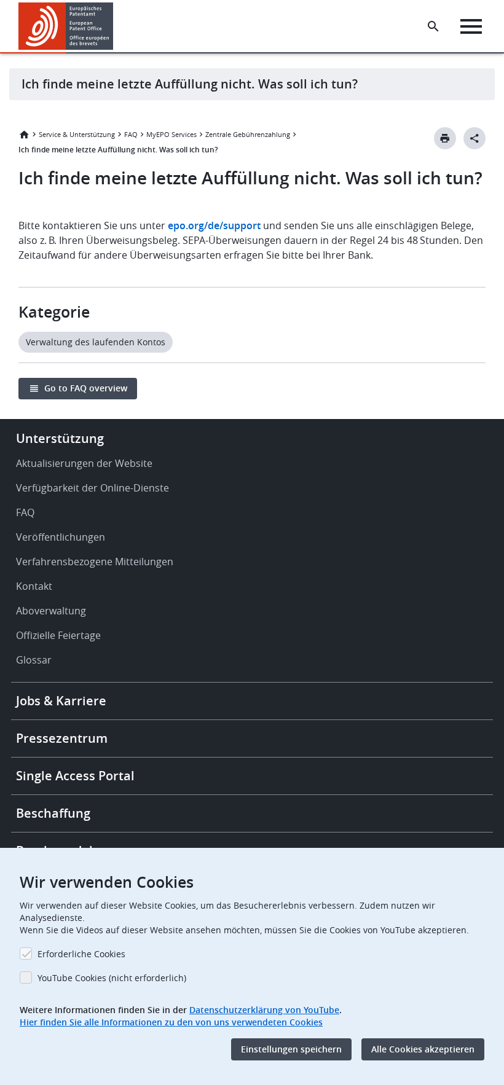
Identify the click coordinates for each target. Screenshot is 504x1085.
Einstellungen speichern (291, 1049)
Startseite (24, 134)
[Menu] (471, 26)
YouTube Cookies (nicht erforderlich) (111, 978)
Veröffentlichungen (60, 537)
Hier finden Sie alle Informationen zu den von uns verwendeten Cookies (171, 1022)
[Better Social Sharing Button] (474, 138)
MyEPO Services (171, 134)
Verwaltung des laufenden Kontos (95, 342)
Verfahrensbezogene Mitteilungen (94, 561)
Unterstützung (60, 438)
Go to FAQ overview (85, 388)
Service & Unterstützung (77, 134)
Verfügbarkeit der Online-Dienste (92, 488)
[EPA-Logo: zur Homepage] (66, 26)
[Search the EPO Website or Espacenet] (433, 26)
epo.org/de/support (214, 225)
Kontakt (34, 586)
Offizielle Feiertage (58, 635)
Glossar (34, 660)
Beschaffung (53, 813)
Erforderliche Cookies (81, 954)
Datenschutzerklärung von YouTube (264, 1010)
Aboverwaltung (51, 610)
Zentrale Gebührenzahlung (247, 134)
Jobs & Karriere (61, 700)
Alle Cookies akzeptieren (422, 1049)
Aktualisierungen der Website (84, 463)
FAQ (131, 134)
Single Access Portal (75, 775)
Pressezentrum (62, 738)
